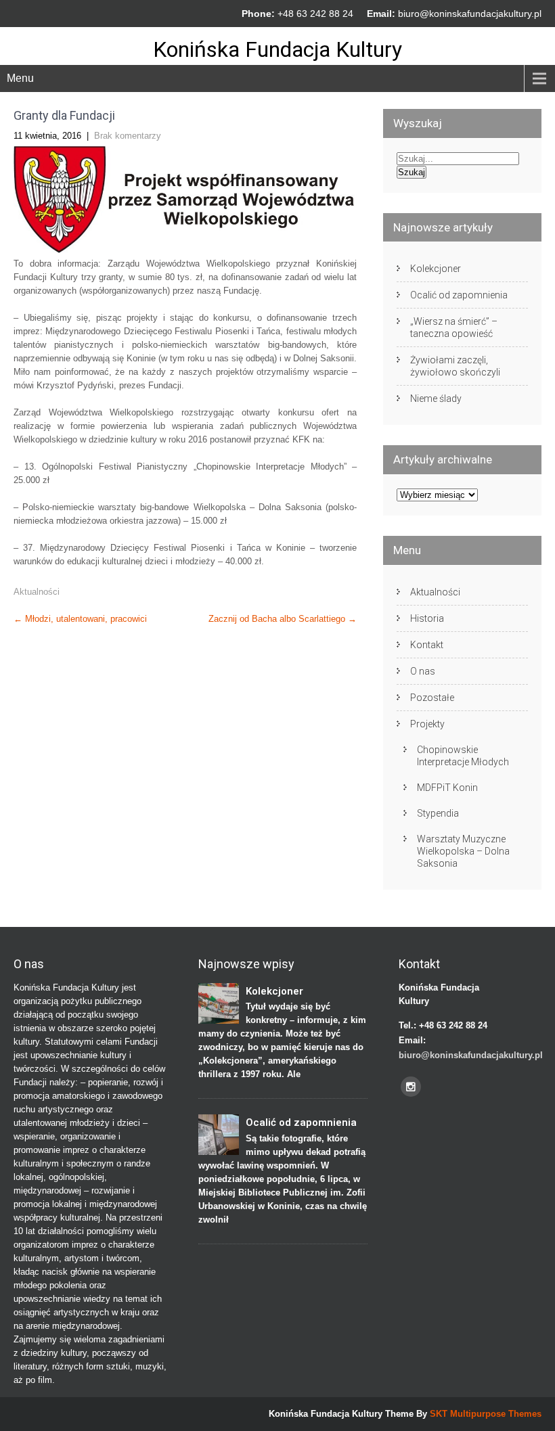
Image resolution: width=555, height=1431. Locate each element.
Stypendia (438, 813)
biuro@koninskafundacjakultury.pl (469, 13)
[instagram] (411, 1086)
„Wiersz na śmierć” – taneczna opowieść (453, 327)
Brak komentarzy (127, 136)
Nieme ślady (436, 398)
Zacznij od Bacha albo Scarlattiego (282, 619)
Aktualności (37, 592)
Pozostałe (432, 697)
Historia (427, 618)
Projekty (427, 724)
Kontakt (426, 644)
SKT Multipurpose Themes (485, 1414)
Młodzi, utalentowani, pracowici (80, 619)
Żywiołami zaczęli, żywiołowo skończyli (455, 366)
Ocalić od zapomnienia (459, 295)
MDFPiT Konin (447, 787)
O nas (422, 671)
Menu (20, 78)
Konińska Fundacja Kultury (277, 49)
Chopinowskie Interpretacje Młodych (463, 755)
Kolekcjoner (435, 268)
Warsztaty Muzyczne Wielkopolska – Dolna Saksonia (463, 851)
